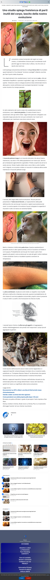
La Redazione (25, 550)
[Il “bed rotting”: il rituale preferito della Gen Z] (40, 448)
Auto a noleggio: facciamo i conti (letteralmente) (20, 483)
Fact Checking (25, 552)
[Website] (11, 415)
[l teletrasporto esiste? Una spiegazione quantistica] (25, 462)
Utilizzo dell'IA (25, 571)
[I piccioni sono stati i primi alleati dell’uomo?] (9, 462)
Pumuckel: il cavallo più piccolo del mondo (19, 499)
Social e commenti (25, 559)
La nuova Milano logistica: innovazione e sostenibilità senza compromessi (25, 488)
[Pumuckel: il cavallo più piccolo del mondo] (25, 448)
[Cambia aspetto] (1, 2)
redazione (15, 20)
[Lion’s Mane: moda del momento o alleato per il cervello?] (40, 462)
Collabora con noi (25, 561)
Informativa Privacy (25, 567)
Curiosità (8, 5)
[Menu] (48, 2)
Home (4, 5)
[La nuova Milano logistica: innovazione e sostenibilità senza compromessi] (6, 490)
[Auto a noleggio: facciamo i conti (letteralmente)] (6, 485)
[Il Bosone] (25, 2)
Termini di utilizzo (25, 569)
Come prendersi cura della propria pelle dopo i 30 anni (20, 397)
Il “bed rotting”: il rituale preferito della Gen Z (38, 454)
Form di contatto (25, 558)
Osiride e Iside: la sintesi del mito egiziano (16, 394)
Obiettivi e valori (25, 548)
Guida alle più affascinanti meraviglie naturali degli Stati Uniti (23, 477)
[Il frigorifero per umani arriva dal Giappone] (9, 448)
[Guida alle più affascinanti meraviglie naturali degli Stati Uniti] (6, 479)
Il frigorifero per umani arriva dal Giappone (19, 494)
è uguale (21, 578)
